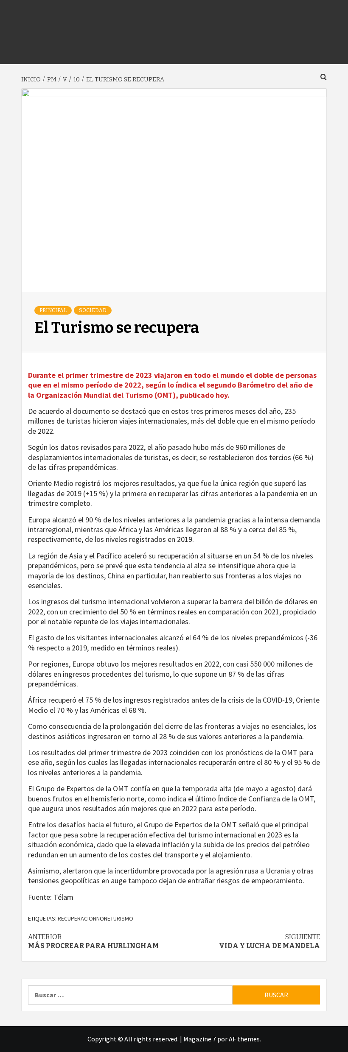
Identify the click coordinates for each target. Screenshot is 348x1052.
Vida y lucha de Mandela (269, 941)
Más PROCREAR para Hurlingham (93, 941)
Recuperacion (77, 918)
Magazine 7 (199, 1039)
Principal (53, 310)
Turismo (121, 918)
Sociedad (93, 310)
